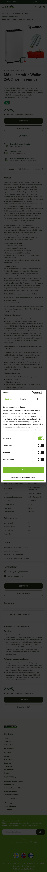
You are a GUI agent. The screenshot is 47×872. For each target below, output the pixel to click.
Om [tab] (38, 399)
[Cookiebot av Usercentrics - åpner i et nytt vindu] (34, 392)
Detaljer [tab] (23, 399)
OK (23, 470)
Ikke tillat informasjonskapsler (23, 477)
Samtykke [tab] (8, 399)
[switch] (41, 445)
